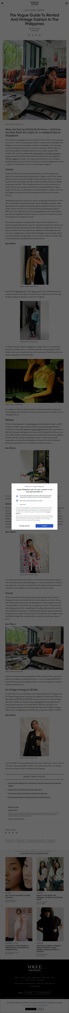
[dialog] (35, 506)
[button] (34, 504)
